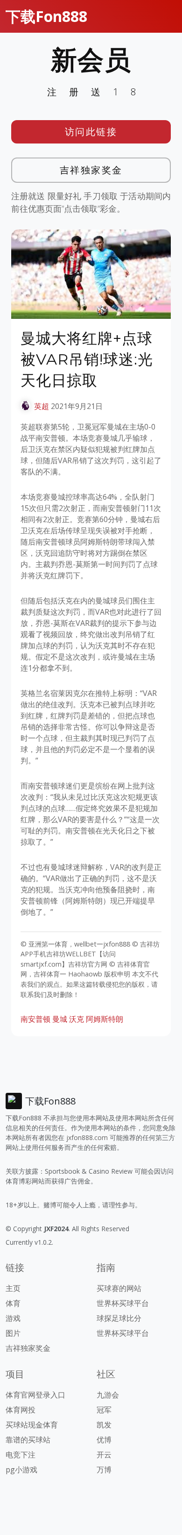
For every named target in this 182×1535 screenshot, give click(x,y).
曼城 (59, 1019)
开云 (104, 1454)
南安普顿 (35, 1019)
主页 (13, 1288)
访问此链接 (91, 131)
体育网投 (20, 1410)
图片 (13, 1333)
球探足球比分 (119, 1318)
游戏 (13, 1318)
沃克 (76, 1019)
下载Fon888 (46, 16)
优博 (104, 1440)
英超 (41, 406)
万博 (104, 1469)
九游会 (108, 1395)
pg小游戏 (21, 1469)
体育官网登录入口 (35, 1395)
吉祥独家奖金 (91, 170)
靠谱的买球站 (28, 1440)
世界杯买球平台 (123, 1303)
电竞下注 (20, 1454)
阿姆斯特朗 (104, 1019)
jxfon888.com (87, 1137)
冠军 (104, 1410)
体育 (13, 1303)
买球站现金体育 (32, 1425)
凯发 (104, 1425)
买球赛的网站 (119, 1288)
